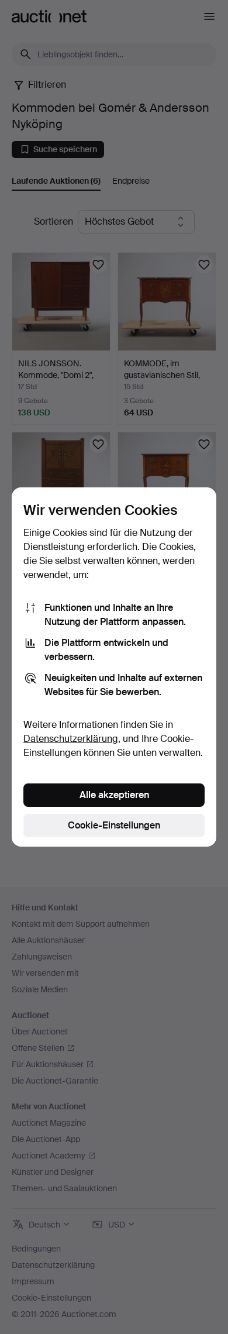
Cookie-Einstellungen (114, 825)
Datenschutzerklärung (70, 739)
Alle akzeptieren (114, 795)
